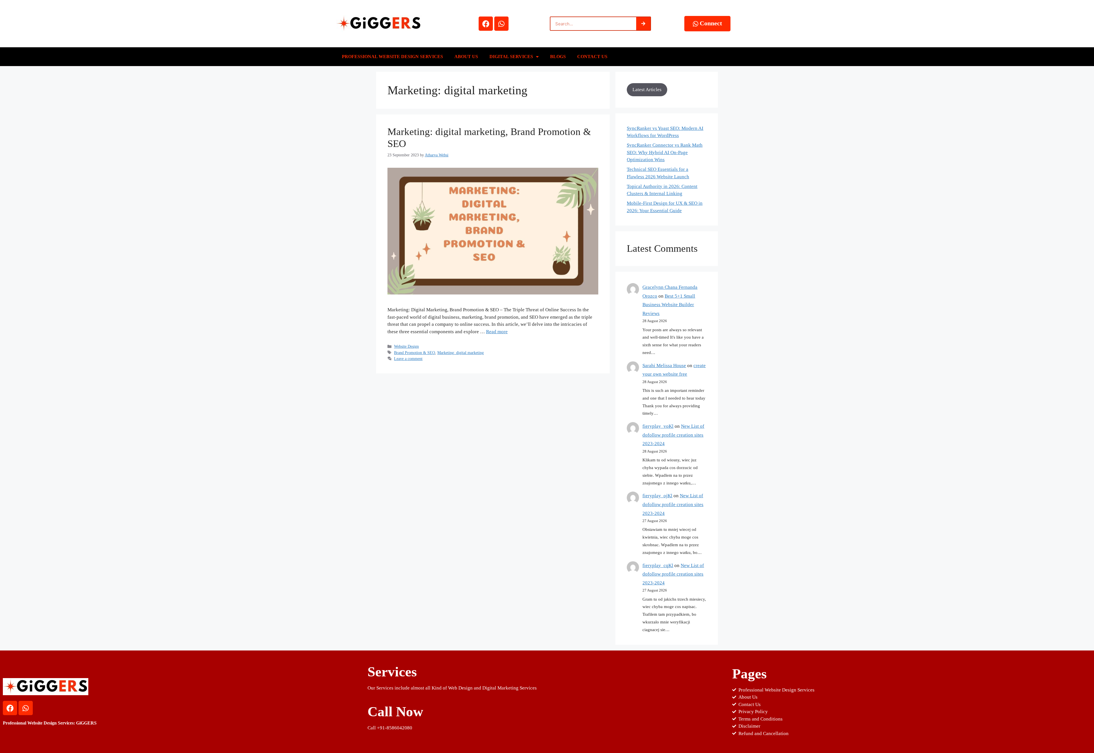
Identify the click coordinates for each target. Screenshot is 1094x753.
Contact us (592, 56)
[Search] (643, 23)
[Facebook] (486, 24)
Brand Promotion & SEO (414, 352)
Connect (711, 23)
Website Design (406, 346)
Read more (497, 331)
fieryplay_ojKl (657, 495)
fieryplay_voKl (657, 426)
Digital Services (511, 56)
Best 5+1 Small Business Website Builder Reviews (668, 304)
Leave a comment (408, 358)
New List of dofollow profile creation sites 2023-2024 (673, 434)
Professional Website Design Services (392, 56)
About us (466, 56)
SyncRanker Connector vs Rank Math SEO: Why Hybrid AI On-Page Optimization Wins (665, 152)
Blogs (558, 56)
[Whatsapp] (501, 24)
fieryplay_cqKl (657, 565)
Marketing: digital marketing (460, 352)
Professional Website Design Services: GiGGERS (50, 723)
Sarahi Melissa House (664, 365)
